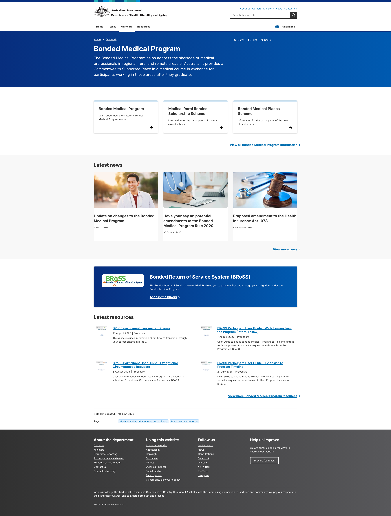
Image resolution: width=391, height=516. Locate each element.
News (279, 8)
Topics (112, 26)
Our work (126, 26)
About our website (156, 445)
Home (99, 26)
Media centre (205, 445)
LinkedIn (203, 462)
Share (267, 39)
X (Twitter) (204, 466)
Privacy (150, 462)
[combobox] (260, 15)
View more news (285, 249)
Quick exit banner (156, 466)
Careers (256, 8)
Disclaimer (152, 458)
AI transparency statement (109, 458)
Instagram (203, 475)
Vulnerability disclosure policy (163, 479)
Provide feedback (264, 460)
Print (254, 39)
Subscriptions (154, 475)
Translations (287, 26)
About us (245, 8)
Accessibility (153, 449)
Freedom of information (107, 462)
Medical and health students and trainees (143, 421)
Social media (153, 471)
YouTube (203, 471)
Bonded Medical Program (121, 109)
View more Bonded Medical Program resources (262, 396)
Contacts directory (105, 471)
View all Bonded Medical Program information (263, 145)
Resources (143, 26)
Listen (241, 39)
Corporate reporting (105, 453)
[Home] (130, 11)
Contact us (290, 8)
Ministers (268, 8)
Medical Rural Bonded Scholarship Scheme (188, 111)
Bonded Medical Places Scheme (259, 111)
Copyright (151, 453)
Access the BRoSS (163, 297)
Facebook (203, 458)
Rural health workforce (184, 421)
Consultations (206, 453)
